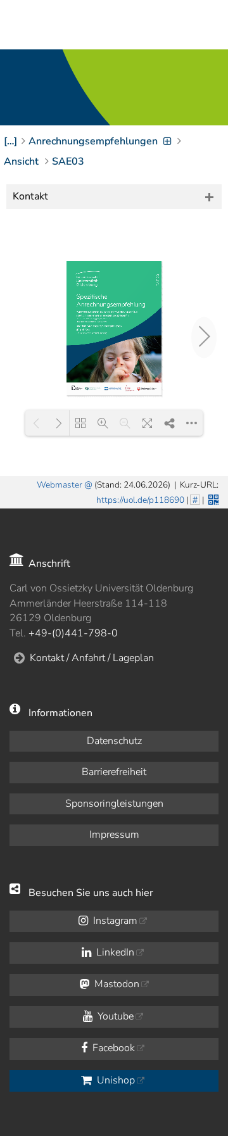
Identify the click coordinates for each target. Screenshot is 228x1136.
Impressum (114, 835)
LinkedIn (114, 952)
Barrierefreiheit (114, 772)
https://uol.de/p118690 (140, 500)
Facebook (112, 1048)
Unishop (114, 1080)
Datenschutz (114, 741)
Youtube (114, 1016)
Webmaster (59, 485)
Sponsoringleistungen (114, 804)
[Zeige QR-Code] (212, 498)
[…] (10, 141)
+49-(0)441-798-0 (73, 633)
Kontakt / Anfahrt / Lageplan (92, 658)
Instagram (114, 921)
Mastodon (115, 984)
